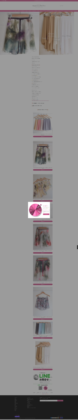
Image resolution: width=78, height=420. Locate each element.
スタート (46, 214)
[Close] (49, 202)
